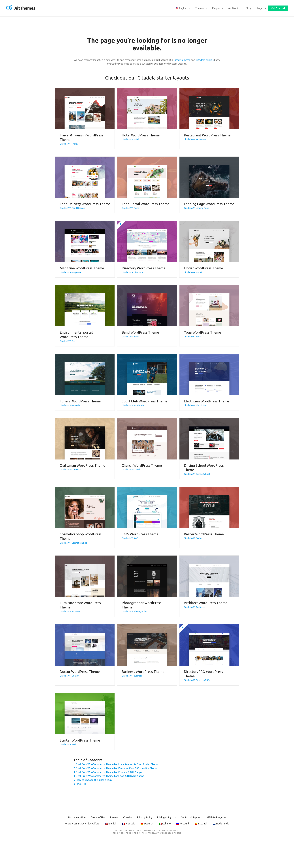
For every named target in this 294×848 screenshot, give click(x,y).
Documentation (77, 817)
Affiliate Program (216, 817)
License (114, 817)
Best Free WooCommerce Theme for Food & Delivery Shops (110, 776)
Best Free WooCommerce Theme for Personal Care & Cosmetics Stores (116, 768)
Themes (199, 8)
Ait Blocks (233, 8)
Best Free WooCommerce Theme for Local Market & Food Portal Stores (117, 764)
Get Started (278, 8)
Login (260, 8)
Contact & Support (191, 817)
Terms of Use (97, 817)
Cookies (127, 817)
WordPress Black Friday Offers (82, 823)
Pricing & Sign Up (166, 817)
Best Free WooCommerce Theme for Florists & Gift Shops (109, 772)
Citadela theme (182, 60)
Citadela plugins (205, 60)
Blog (248, 8)
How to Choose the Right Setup (94, 780)
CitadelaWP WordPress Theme (163, 833)
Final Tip (81, 783)
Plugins (216, 8)
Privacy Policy (144, 817)
